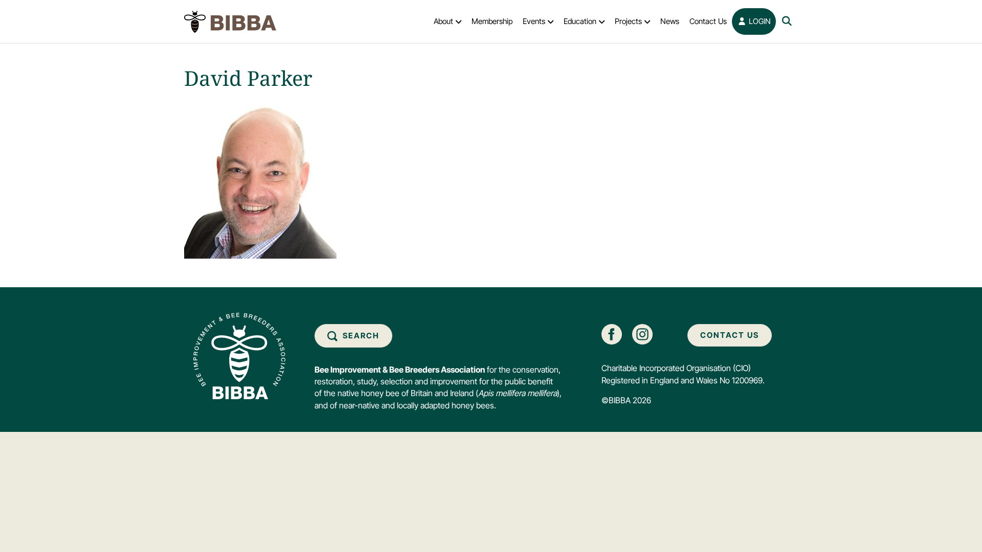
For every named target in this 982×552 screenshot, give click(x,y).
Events (534, 21)
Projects (628, 21)
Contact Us (708, 21)
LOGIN (759, 21)
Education (580, 21)
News (669, 21)
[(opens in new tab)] (611, 334)
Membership (492, 21)
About (443, 21)
